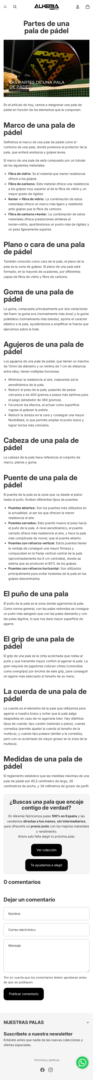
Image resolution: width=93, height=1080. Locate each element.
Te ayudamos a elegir (46, 865)
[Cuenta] (78, 7)
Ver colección (46, 850)
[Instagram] (50, 1070)
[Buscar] (15, 7)
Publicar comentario (23, 994)
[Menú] (5, 7)
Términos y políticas (46, 1060)
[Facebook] (42, 1070)
